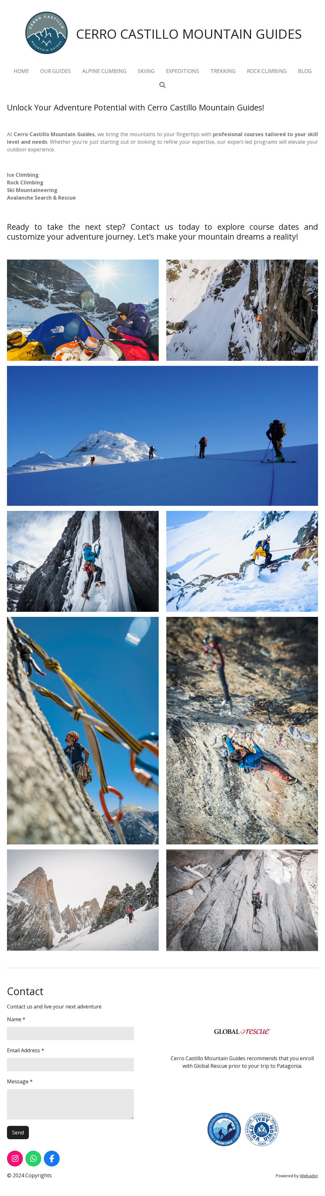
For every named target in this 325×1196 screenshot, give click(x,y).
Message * (20, 1081)
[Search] (162, 85)
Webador (309, 1176)
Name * (16, 1019)
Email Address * (25, 1050)
